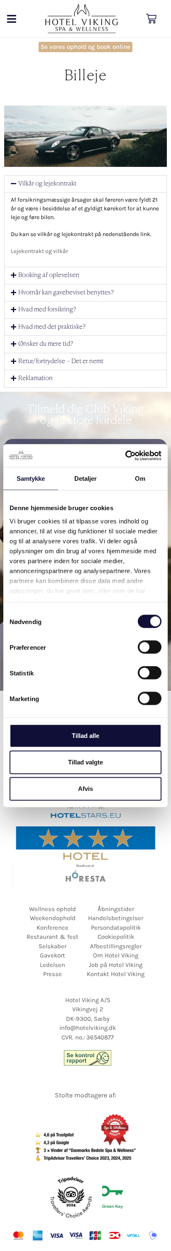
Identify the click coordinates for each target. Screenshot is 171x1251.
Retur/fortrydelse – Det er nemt (60, 361)
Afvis (85, 788)
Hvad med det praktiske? (52, 327)
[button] (11, 19)
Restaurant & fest (52, 936)
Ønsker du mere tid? (45, 344)
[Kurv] (151, 18)
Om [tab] (140, 478)
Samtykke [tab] (31, 478)
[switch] (149, 647)
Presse (52, 974)
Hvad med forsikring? (47, 309)
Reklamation (35, 378)
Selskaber (52, 946)
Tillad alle (85, 735)
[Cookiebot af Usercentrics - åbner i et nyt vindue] (125, 455)
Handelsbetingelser (115, 918)
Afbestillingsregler (116, 946)
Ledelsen (52, 965)
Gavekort (52, 955)
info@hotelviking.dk (87, 1028)
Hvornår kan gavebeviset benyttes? (66, 292)
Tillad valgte (85, 762)
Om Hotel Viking (115, 955)
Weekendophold (53, 918)
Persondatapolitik (116, 927)
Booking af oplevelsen (48, 275)
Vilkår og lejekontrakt (47, 184)
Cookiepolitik (116, 936)
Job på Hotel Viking (115, 965)
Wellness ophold (52, 909)
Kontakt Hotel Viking (115, 974)
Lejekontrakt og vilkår (39, 251)
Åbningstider (116, 909)
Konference (52, 927)
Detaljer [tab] (85, 478)
